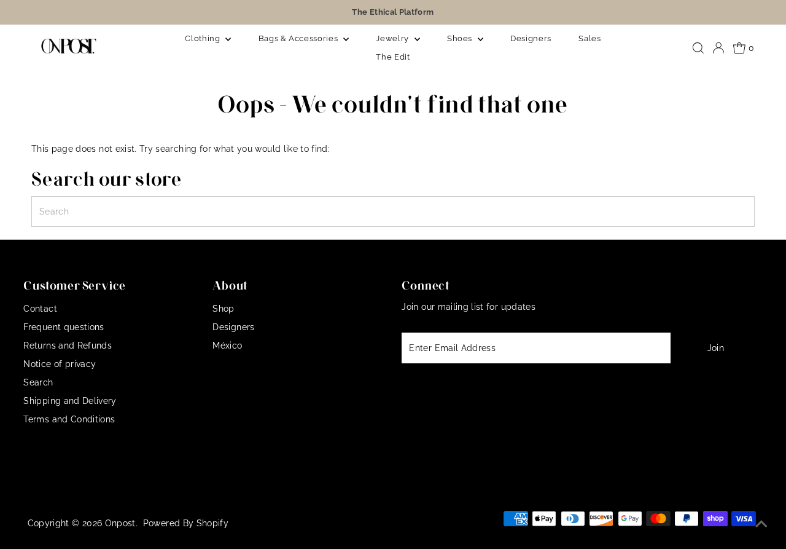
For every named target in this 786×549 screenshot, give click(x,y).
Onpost (120, 523)
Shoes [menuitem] (461, 38)
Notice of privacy (59, 364)
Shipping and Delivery (69, 401)
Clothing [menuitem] (203, 38)
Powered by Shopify (185, 523)
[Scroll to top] (761, 524)
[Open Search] (698, 47)
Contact (39, 309)
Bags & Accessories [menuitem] (299, 38)
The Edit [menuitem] (393, 56)
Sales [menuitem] (589, 38)
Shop (223, 309)
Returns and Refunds (67, 345)
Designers (233, 327)
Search (38, 382)
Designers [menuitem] (530, 38)
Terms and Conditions (69, 419)
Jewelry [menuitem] (393, 38)
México (227, 345)
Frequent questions (63, 327)
